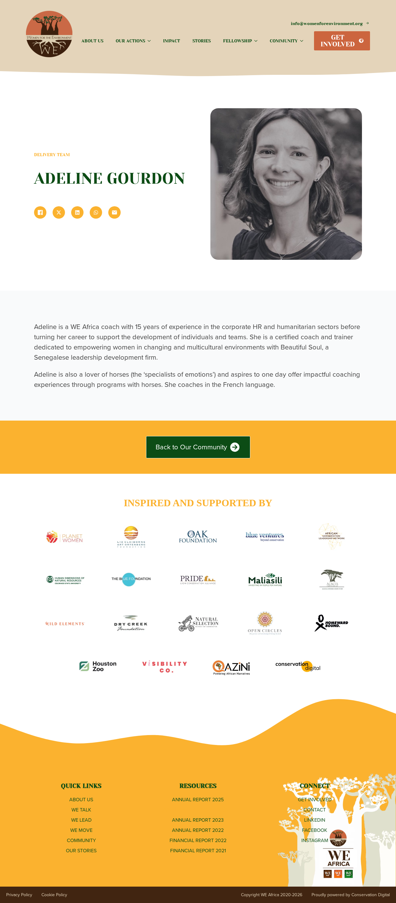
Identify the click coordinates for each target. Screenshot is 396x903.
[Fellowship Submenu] (258, 40)
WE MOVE (81, 830)
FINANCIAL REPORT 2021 (198, 850)
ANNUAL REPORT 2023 (198, 820)
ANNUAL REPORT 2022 (198, 830)
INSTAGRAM (314, 840)
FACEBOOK (314, 830)
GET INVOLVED (315, 799)
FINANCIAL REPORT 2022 (198, 840)
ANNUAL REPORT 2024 (198, 810)
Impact (171, 40)
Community (284, 40)
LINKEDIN (314, 820)
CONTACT (314, 809)
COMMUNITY (81, 840)
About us (92, 40)
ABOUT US (81, 799)
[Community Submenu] (303, 40)
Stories (201, 40)
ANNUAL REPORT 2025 (198, 799)
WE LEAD (81, 820)
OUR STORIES (81, 850)
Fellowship (237, 40)
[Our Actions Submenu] (151, 40)
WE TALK (81, 809)
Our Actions (130, 40)
